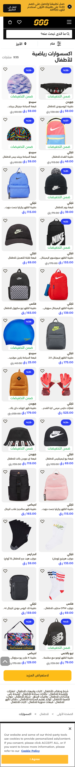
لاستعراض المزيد (37, 675)
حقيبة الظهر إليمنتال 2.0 (61, 357)
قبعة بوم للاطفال (64, 207)
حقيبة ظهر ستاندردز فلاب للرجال (20, 509)
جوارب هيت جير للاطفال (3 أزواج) (20, 558)
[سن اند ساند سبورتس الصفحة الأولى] (41, 22)
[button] (56, 43)
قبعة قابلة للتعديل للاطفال (22, 257)
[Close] (70, 728)
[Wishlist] (19, 22)
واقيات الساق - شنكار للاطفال (31, 696)
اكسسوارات (25, 714)
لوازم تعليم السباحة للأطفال (35, 699)
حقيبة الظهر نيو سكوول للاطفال (20, 308)
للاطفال (44, 714)
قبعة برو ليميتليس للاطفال (59, 458)
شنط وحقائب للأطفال (56, 691)
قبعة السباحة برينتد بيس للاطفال (19, 156)
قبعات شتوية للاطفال (40, 702)
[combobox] (39, 34)
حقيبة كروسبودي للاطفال (60, 106)
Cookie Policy (30, 750)
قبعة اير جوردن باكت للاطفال (21, 458)
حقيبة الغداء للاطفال (62, 156)
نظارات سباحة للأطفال (34, 693)
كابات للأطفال (18, 702)
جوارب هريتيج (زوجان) (62, 558)
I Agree (35, 759)
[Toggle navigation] (69, 22)
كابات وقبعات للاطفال (29, 691)
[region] (37, 745)
